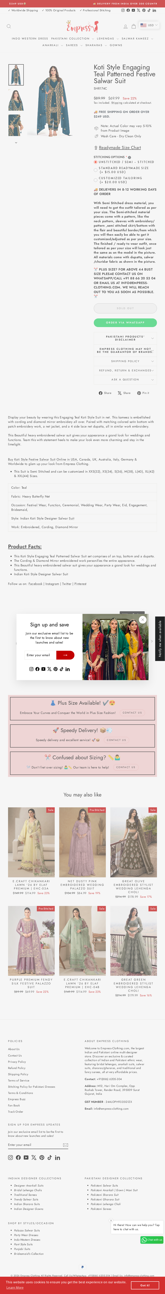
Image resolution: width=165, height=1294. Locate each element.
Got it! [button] (145, 1285)
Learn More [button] (15, 1287)
